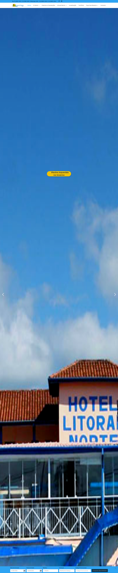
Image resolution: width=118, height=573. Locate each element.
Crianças (61, 568)
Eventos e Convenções (48, 5)
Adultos (45, 568)
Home (29, 5)
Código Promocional (80, 568)
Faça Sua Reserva (91, 5)
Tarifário (81, 5)
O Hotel (35, 5)
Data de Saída (30, 568)
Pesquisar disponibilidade (100, 570)
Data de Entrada (14, 568)
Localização (72, 5)
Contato (103, 5)
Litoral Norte (61, 5)
